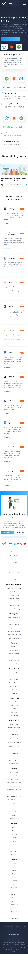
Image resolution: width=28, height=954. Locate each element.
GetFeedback (14, 880)
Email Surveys (14, 672)
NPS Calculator (14, 772)
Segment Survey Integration (14, 634)
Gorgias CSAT (14, 911)
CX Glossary (14, 803)
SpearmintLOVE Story (14, 753)
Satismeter (14, 887)
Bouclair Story (14, 757)
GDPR (14, 841)
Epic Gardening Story (14, 760)
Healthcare (14, 712)
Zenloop (14, 897)
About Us (14, 827)
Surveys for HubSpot (14, 621)
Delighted (14, 877)
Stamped (14, 873)
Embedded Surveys (14, 683)
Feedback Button (14, 686)
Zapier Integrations (14, 638)
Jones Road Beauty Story (14, 750)
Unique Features (14, 555)
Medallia (14, 901)
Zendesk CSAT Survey (14, 602)
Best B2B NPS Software (14, 800)
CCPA (14, 848)
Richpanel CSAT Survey (14, 598)
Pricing (14, 559)
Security (14, 837)
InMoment (14, 894)
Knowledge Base (14, 566)
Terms (14, 831)
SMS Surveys (14, 693)
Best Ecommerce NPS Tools (14, 796)
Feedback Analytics (14, 664)
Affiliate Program (14, 851)
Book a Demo (21, 532)
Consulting (14, 731)
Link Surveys (14, 676)
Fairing (14, 870)
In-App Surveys (14, 679)
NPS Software (14, 646)
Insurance (14, 708)
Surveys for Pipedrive (14, 624)
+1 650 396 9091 (14, 930)
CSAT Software (14, 650)
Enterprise (14, 562)
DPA (14, 844)
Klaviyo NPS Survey (14, 591)
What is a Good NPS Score (14, 782)
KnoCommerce (14, 867)
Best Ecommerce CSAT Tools (14, 789)
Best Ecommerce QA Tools (14, 793)
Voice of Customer (14, 653)
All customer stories (14, 763)
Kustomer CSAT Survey (14, 609)
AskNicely (14, 891)
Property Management (14, 727)
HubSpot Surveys (14, 918)
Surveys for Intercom (14, 628)
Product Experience (14, 660)
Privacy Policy (14, 834)
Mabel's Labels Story (14, 746)
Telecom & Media (14, 715)
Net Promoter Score (14, 818)
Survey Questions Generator (14, 775)
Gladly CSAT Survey (14, 605)
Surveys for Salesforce (14, 617)
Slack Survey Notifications (14, 631)
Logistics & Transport (14, 738)
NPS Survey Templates (14, 779)
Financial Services (14, 705)
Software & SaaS (14, 724)
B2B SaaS (14, 815)
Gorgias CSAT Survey (14, 595)
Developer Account (14, 573)
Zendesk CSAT (14, 915)
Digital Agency (14, 734)
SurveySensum (14, 908)
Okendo (14, 863)
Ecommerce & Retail (14, 702)
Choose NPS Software (14, 786)
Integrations (14, 569)
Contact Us (14, 855)
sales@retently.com (14, 934)
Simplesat (14, 884)
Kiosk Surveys (14, 689)
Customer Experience (14, 657)
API (14, 576)
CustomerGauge (14, 904)
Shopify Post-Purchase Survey (14, 588)
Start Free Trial (11, 39)
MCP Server (14, 579)
